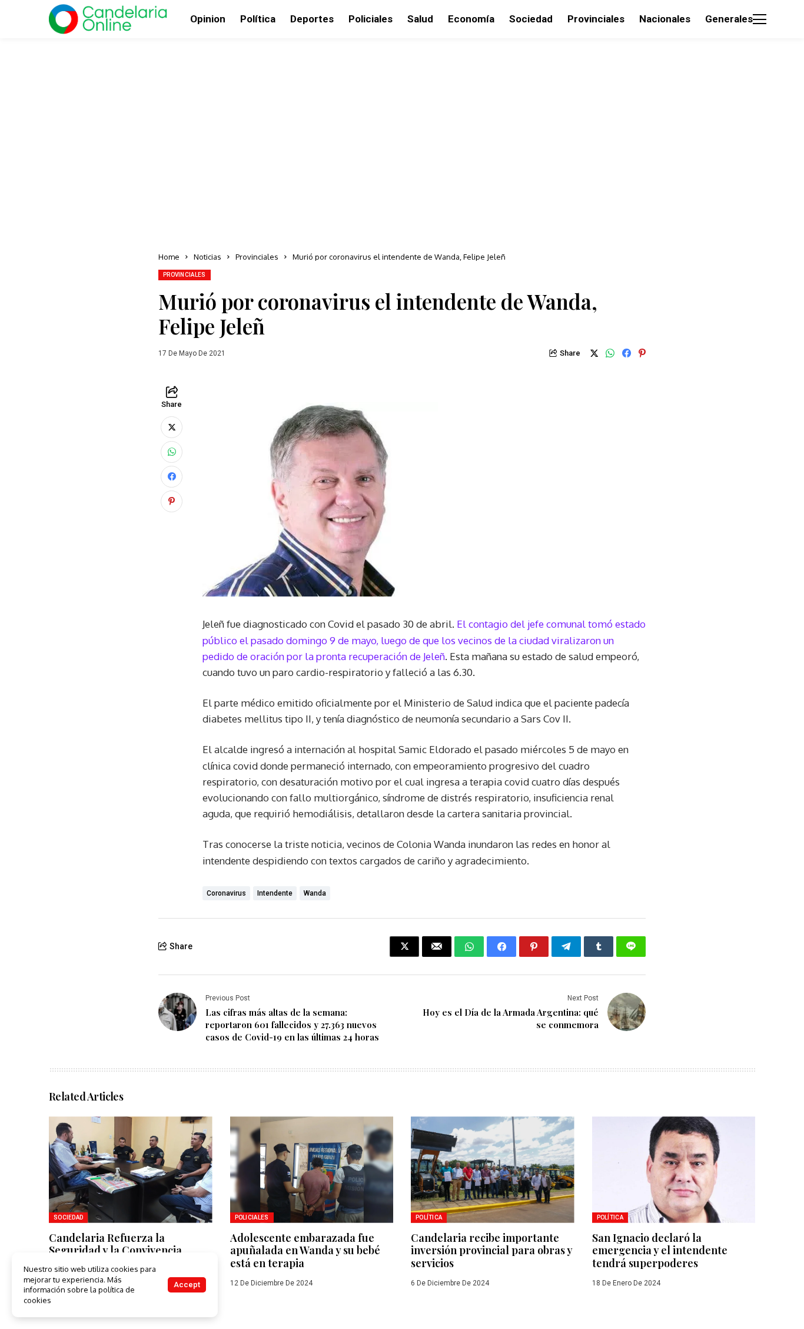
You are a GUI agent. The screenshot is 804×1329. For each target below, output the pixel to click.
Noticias (207, 256)
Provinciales (256, 256)
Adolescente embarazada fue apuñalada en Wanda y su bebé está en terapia (305, 1250)
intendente (275, 893)
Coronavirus (226, 893)
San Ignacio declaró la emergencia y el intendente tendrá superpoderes (659, 1250)
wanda (315, 893)
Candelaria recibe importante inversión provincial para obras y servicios (492, 1250)
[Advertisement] (402, 141)
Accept (187, 1284)
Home (169, 256)
